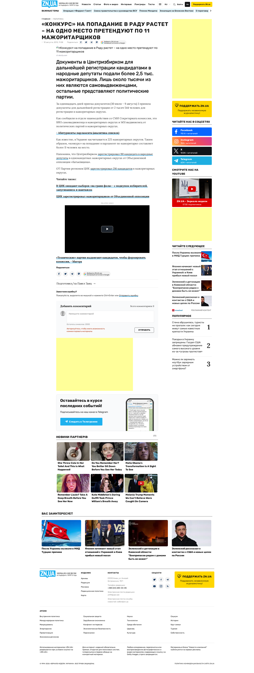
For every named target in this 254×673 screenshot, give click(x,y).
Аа (187, 4)
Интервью (126, 4)
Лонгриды (139, 4)
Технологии (132, 620)
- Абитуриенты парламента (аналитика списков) (87, 132)
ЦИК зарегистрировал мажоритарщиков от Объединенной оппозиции (102, 196)
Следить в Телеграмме (83, 421)
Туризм (174, 629)
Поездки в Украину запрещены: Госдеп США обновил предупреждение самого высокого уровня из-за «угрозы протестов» (187, 345)
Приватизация (46, 633)
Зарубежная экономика (94, 620)
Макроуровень (46, 625)
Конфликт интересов (92, 625)
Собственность (177, 633)
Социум (174, 616)
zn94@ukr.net (113, 595)
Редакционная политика (92, 591)
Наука (130, 616)
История (174, 620)
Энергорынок (46, 629)
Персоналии (89, 633)
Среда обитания (134, 625)
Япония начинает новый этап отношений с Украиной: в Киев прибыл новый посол (186, 271)
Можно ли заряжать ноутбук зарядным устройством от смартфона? (183, 364)
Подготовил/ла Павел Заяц (74, 283)
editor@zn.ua (122, 602)
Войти (180, 4)
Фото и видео (111, 4)
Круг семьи (176, 625)
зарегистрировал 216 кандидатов (111, 168)
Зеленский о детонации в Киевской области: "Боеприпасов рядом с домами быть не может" (186, 286)
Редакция (85, 583)
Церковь (131, 629)
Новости (86, 4)
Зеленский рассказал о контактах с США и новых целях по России (186, 300)
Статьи (97, 4)
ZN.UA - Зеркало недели (192, 201)
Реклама (85, 587)
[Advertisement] (94, 364)
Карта (83, 595)
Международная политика (52, 620)
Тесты (151, 4)
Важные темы (50, 11)
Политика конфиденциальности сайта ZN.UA (194, 664)
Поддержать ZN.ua (201, 4)
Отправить (144, 330)
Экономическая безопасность (97, 629)
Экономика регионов (49, 637)
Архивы (84, 578)
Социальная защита (92, 616)
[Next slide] (210, 10)
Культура (131, 633)
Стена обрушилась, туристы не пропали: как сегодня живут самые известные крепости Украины (188, 327)
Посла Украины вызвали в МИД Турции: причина (186, 254)
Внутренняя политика (50, 616)
